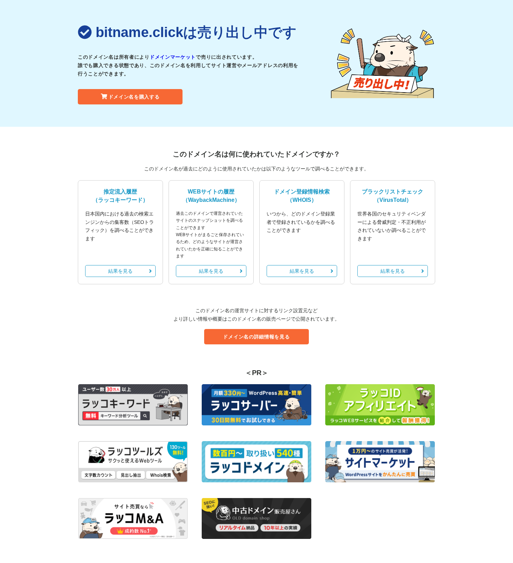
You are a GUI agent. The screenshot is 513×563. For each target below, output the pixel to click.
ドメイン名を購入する (134, 97)
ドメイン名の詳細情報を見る (256, 336)
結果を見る (120, 271)
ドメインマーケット (173, 57)
